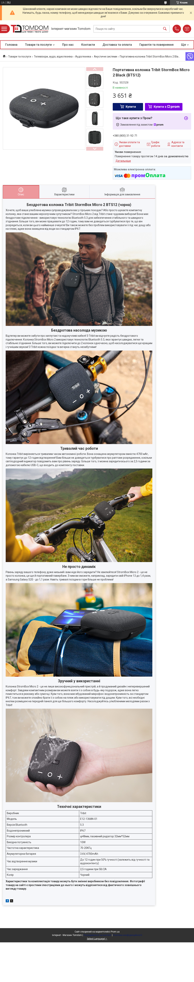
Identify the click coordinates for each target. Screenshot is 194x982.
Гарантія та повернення (156, 44)
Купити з (160, 106)
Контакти (88, 44)
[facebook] (7, 901)
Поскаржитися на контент (97, 935)
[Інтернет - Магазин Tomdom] (29, 29)
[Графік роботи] (187, 29)
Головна (11, 44)
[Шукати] (164, 28)
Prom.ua (115, 931)
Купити (131, 106)
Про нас (68, 44)
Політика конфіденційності (127, 935)
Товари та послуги (38, 44)
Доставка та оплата (117, 44)
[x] (11, 901)
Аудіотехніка (83, 56)
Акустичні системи (105, 56)
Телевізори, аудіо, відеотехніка (53, 56)
